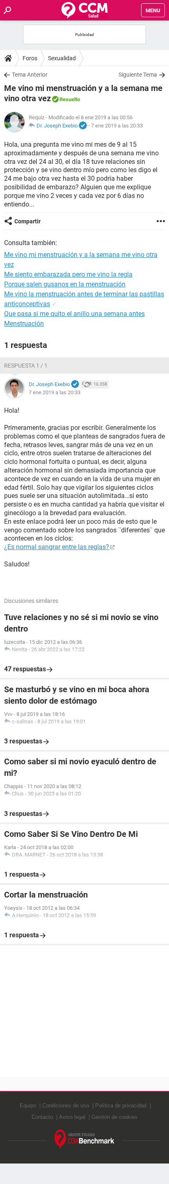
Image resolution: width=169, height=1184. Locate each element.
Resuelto (69, 99)
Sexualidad (62, 58)
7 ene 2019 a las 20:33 (117, 126)
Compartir (27, 221)
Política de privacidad (120, 1105)
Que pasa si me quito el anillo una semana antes (74, 314)
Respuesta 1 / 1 (26, 365)
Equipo (28, 1105)
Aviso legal (72, 1117)
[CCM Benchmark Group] (84, 1139)
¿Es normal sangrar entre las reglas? (56, 547)
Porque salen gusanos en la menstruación (65, 284)
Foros (30, 58)
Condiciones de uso (65, 1105)
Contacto (42, 1117)
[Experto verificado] (83, 125)
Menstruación (24, 323)
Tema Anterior (30, 74)
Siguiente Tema (138, 74)
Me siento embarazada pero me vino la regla (68, 274)
